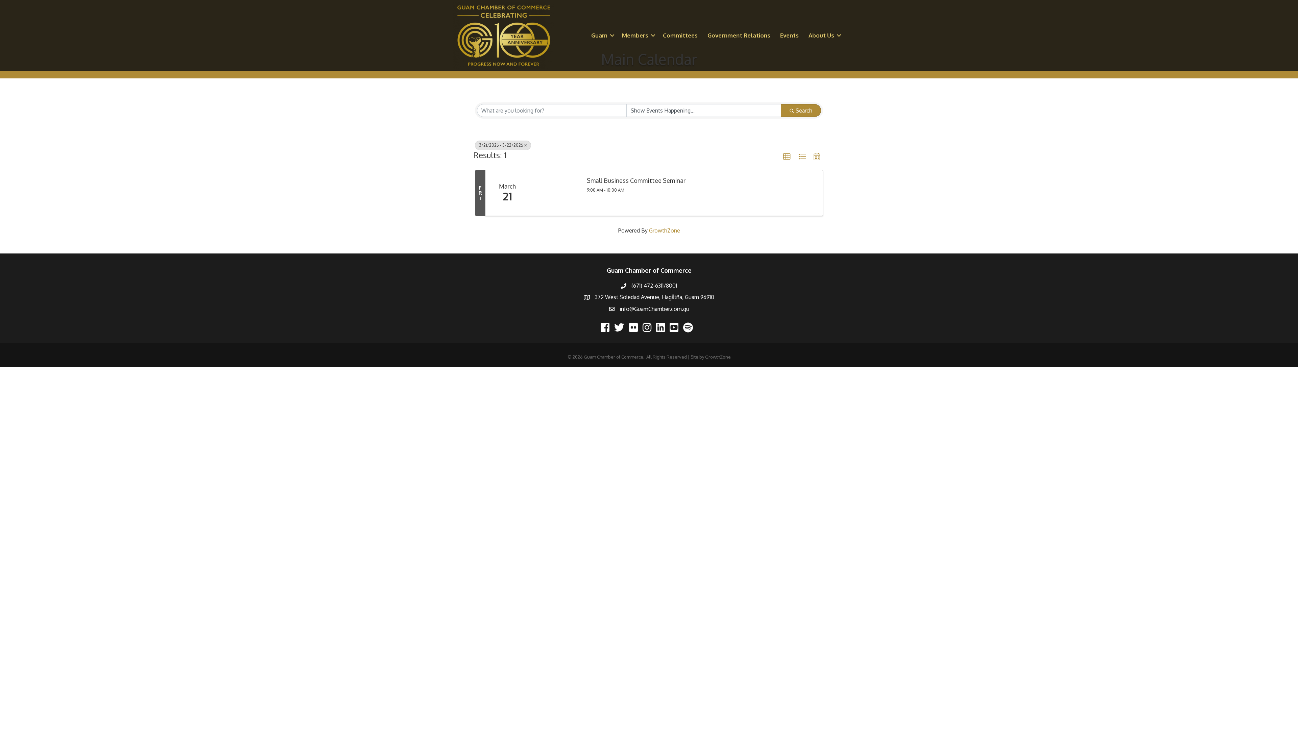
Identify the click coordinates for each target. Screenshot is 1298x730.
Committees (680, 35)
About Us (821, 35)
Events (789, 35)
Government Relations (738, 35)
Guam (599, 35)
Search (804, 110)
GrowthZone (664, 230)
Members (635, 35)
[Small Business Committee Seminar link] (554, 193)
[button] (787, 157)
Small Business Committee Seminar (636, 180)
